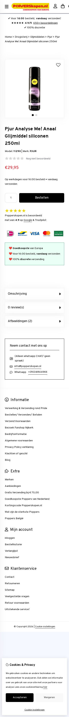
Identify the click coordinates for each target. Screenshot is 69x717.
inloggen (10, 538)
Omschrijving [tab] (17, 294)
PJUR (33, 151)
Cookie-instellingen (45, 626)
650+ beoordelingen (45, 23)
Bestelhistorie (13, 544)
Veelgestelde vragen (17, 596)
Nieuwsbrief (12, 557)
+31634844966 (37, 372)
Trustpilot (40, 220)
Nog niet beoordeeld (38, 158)
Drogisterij (21, 37)
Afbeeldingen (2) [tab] (20, 321)
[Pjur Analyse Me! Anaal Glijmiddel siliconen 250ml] (34, 117)
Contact (9, 577)
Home (8, 37)
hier (45, 687)
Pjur (49, 37)
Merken (9, 479)
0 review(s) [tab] (16, 308)
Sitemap (10, 590)
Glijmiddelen (37, 37)
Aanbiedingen (13, 486)
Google (28, 220)
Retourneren (12, 583)
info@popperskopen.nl (27, 366)
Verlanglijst (11, 551)
